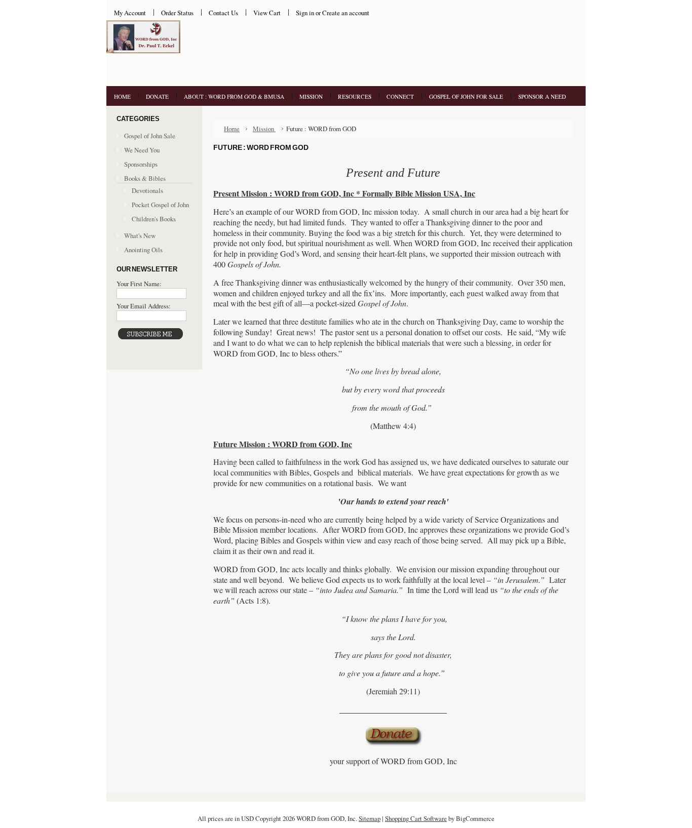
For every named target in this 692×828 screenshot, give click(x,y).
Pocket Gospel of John (160, 204)
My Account (130, 12)
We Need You (142, 149)
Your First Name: (139, 283)
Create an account (345, 12)
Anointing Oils (143, 249)
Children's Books (154, 218)
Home (232, 128)
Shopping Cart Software (416, 818)
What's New (140, 235)
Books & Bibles (145, 178)
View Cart (267, 12)
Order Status (177, 12)
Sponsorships (141, 164)
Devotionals (147, 190)
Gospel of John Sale (149, 135)
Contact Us (223, 12)
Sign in (305, 12)
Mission (264, 128)
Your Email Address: (144, 305)
